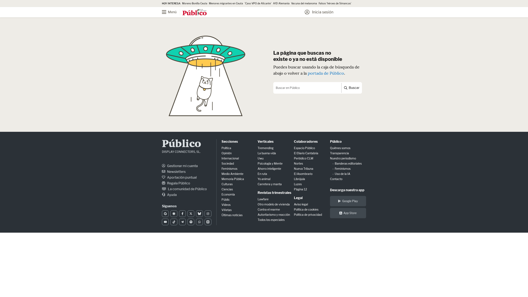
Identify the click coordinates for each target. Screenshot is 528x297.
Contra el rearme (269, 209)
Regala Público (178, 183)
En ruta (262, 174)
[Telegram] (182, 222)
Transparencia (339, 153)
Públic (226, 199)
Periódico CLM (303, 158)
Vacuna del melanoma (304, 3)
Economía (228, 194)
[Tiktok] (173, 222)
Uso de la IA (342, 174)
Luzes (298, 184)
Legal (298, 198)
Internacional (230, 158)
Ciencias (227, 189)
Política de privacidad (308, 214)
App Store (350, 213)
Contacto (336, 179)
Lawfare (263, 199)
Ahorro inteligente (269, 168)
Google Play (350, 201)
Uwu (261, 158)
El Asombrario (303, 174)
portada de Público (326, 73)
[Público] (195, 12)
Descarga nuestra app (347, 190)
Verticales (265, 142)
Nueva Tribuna (303, 168)
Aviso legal (301, 204)
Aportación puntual (181, 177)
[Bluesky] (199, 213)
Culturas (227, 184)
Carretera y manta (270, 184)
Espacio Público (304, 148)
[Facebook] (182, 213)
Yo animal (264, 179)
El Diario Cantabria (306, 153)
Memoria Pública (233, 179)
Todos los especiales (271, 220)
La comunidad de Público (187, 189)
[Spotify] (190, 222)
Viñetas (227, 210)
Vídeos (226, 204)
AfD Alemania (281, 3)
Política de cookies (306, 209)
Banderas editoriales (348, 163)
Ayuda (171, 195)
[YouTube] (165, 222)
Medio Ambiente (232, 174)
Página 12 (300, 189)
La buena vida (267, 153)
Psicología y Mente (270, 163)
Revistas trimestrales (274, 193)
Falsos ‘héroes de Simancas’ (335, 3)
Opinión (227, 153)
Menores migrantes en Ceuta (226, 3)
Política (226, 148)
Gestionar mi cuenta (182, 166)
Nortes (298, 163)
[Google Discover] (173, 213)
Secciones (230, 142)
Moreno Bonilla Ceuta (194, 3)
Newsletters (176, 172)
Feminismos (229, 168)
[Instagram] (208, 213)
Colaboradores (306, 142)
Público (181, 144)
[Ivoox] (208, 222)
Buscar (353, 88)
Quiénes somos (340, 148)
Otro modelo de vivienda (274, 204)
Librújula (299, 179)
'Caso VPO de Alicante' (258, 3)
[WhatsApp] (199, 222)
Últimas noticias (232, 215)
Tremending (265, 148)
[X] (190, 213)
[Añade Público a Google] (165, 213)
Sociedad (228, 163)
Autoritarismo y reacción (274, 214)
